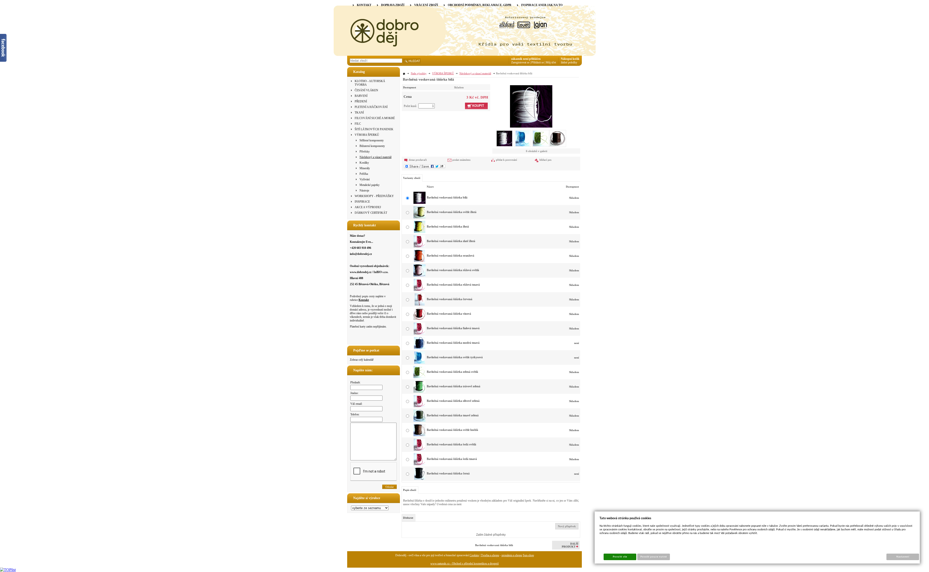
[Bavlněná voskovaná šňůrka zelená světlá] (419, 377)
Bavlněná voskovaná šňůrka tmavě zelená (453, 415)
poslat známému (461, 159)
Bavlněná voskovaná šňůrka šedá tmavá (452, 459)
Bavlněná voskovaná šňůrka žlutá (448, 226)
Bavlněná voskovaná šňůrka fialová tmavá (453, 328)
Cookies (474, 555)
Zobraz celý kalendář (362, 359)
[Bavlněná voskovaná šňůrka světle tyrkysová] (419, 362)
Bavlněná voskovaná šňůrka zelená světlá (452, 372)
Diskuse (408, 517)
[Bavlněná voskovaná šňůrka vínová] (419, 319)
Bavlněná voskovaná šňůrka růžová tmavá (453, 284)
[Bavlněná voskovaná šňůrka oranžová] (419, 261)
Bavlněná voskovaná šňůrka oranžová (450, 255)
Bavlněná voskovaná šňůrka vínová (449, 313)
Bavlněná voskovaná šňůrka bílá (447, 197)
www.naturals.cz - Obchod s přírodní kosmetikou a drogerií (464, 563)
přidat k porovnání (506, 159)
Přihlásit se (537, 62)
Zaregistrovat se (520, 62)
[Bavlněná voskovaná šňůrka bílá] (531, 106)
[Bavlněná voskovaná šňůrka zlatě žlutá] (419, 246)
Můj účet (551, 62)
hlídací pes (545, 159)
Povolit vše (620, 557)
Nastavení (902, 557)
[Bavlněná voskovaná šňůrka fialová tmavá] (419, 333)
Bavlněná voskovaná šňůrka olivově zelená (453, 401)
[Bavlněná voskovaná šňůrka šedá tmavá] (419, 464)
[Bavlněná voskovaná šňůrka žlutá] (419, 232)
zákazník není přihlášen (526, 59)
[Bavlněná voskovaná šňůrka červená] (420, 304)
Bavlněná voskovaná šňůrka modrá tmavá (453, 342)
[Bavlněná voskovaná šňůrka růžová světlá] (419, 275)
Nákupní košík (570, 59)
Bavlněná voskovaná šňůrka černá (448, 473)
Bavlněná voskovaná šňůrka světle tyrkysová (455, 357)
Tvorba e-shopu (490, 555)
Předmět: (355, 382)
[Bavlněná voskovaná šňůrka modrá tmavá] (419, 348)
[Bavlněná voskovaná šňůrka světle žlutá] (419, 217)
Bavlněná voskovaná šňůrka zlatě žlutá (451, 241)
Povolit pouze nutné (653, 557)
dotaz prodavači (418, 159)
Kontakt (364, 300)
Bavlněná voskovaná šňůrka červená (449, 299)
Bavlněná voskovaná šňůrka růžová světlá (453, 270)
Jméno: (354, 393)
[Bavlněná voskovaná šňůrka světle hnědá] (419, 435)
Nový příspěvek (567, 526)
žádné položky (569, 62)
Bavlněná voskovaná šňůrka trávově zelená (453, 386)
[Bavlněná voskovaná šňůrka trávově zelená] (419, 391)
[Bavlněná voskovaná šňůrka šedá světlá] (419, 449)
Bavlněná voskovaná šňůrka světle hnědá (452, 430)
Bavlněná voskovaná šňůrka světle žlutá (451, 212)
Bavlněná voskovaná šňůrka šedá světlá (451, 444)
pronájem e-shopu (512, 555)
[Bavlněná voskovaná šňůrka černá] (419, 478)
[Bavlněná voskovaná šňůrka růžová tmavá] (419, 290)
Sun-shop (528, 555)
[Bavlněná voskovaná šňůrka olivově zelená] (419, 406)
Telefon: (355, 414)
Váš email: (356, 403)
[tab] (408, 517)
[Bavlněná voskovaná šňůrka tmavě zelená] (419, 420)
